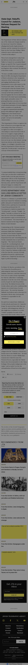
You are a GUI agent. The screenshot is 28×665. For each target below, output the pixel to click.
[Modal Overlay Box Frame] (14, 332)
